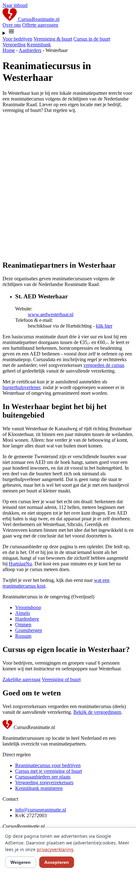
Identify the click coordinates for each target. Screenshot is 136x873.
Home (9, 50)
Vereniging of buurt (61, 679)
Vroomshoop (28, 607)
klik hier (104, 326)
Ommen (23, 624)
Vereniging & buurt (53, 39)
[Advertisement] (68, 186)
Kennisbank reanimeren (39, 788)
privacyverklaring (55, 849)
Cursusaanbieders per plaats (43, 776)
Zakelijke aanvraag (21, 679)
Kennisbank (39, 44)
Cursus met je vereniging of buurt (48, 771)
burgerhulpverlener (21, 387)
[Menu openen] (68, 32)
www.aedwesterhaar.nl (50, 314)
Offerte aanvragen (40, 25)
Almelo (22, 613)
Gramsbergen (28, 630)
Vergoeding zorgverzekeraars (44, 782)
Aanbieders (30, 50)
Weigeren (20, 862)
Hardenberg (27, 619)
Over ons (12, 25)
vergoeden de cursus (103, 365)
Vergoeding (14, 44)
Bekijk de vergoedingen (97, 712)
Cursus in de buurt (91, 39)
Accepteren (56, 862)
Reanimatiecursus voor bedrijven (48, 765)
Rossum (23, 636)
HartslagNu (20, 563)
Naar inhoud (15, 5)
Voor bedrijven (17, 39)
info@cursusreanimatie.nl (40, 809)
